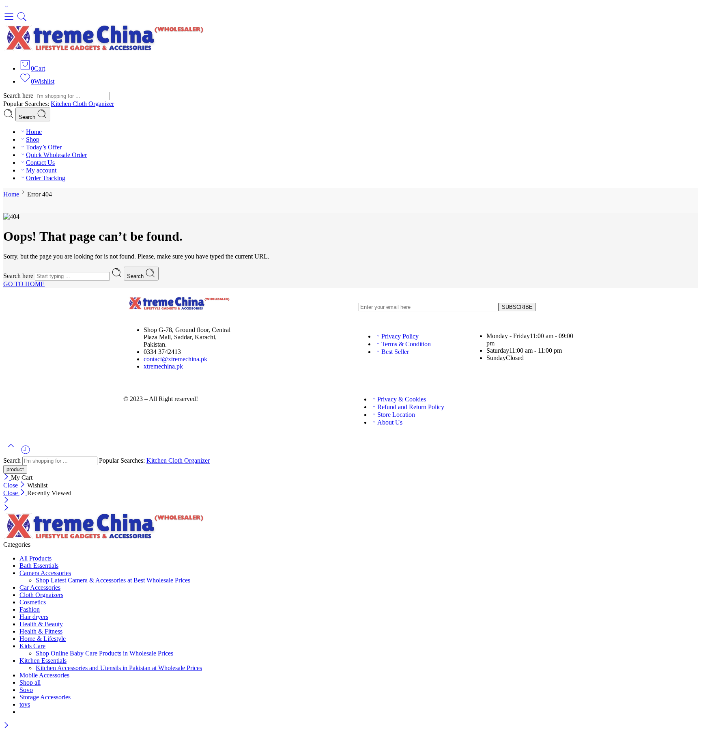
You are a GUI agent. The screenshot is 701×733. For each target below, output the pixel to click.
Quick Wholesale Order (56, 154)
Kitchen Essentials (43, 660)
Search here (19, 95)
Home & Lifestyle (42, 638)
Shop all (30, 682)
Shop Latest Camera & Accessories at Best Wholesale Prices (113, 580)
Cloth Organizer (93, 103)
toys (24, 704)
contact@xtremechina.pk (175, 359)
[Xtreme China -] (104, 48)
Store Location (396, 414)
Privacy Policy (400, 336)
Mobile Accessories (44, 675)
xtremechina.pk (163, 366)
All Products (35, 558)
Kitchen (62, 103)
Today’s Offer (44, 147)
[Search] (22, 20)
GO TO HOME (24, 283)
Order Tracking (45, 178)
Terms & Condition (406, 344)
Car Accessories (39, 587)
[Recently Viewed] (25, 452)
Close (11, 485)
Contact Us (40, 162)
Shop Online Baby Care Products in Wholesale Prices (104, 653)
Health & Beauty (41, 624)
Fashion (29, 609)
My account (41, 170)
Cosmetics (32, 602)
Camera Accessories (45, 572)
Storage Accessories (45, 697)
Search (28, 117)
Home (34, 131)
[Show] (6, 7)
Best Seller (395, 351)
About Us (389, 422)
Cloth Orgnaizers (41, 594)
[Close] (7, 477)
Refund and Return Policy (410, 406)
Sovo (26, 689)
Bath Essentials (38, 565)
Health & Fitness (40, 631)
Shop (32, 139)
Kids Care (32, 645)
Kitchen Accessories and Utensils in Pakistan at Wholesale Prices (119, 667)
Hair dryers (33, 616)
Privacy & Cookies (401, 399)
